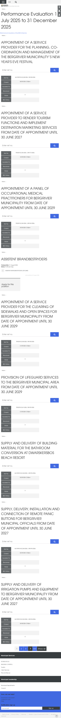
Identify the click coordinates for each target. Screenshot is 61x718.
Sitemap (23, 714)
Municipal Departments (8, 685)
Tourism (3, 667)
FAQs (2, 701)
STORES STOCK (5, 661)
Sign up (51, 708)
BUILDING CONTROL (6, 664)
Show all (41, 648)
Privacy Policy (15, 714)
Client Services (5, 670)
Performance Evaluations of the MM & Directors (13, 33)
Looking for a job (5, 699)
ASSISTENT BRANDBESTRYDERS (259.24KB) (16, 270)
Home (3, 9)
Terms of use (5, 714)
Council (3, 688)
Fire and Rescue (5, 673)
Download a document (8, 698)
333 (34, 648)
